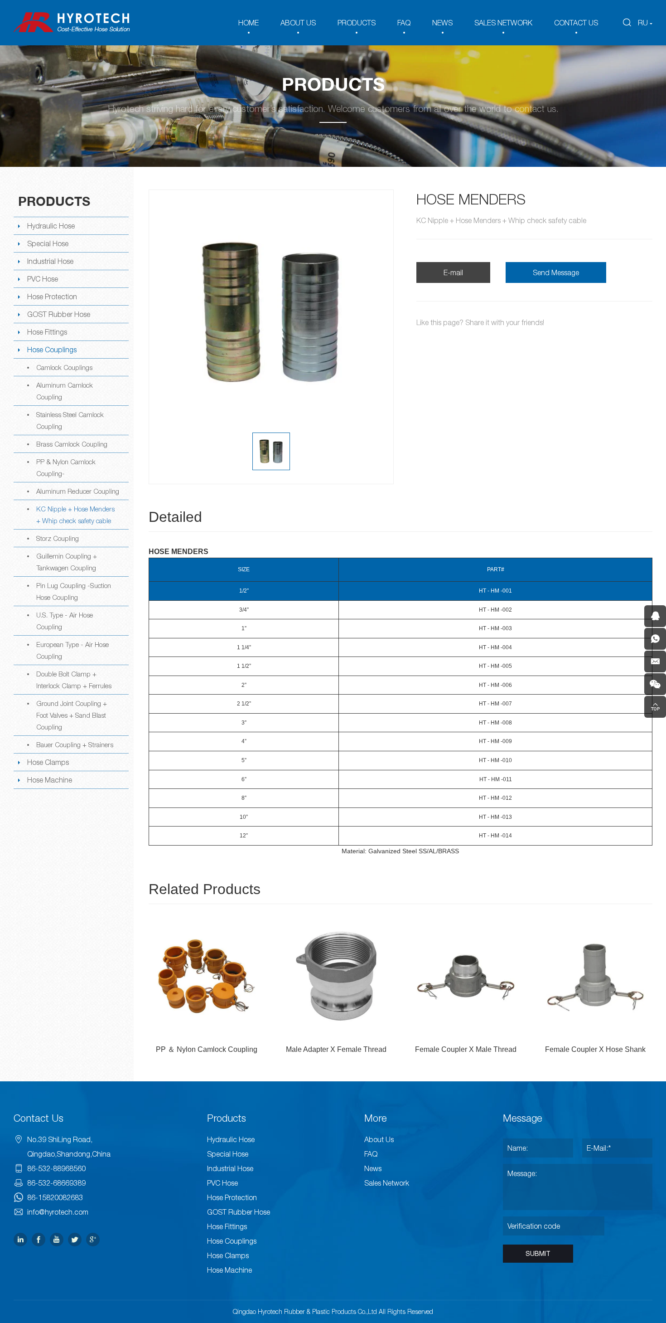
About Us (379, 1139)
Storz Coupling (57, 538)
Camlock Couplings (64, 367)
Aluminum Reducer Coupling (77, 491)
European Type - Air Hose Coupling (72, 650)
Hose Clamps (48, 762)
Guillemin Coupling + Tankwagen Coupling (66, 562)
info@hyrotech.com (57, 1212)
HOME (248, 23)
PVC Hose (42, 279)
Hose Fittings (47, 332)
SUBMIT (538, 1253)
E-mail (453, 272)
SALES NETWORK (503, 23)
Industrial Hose (50, 261)
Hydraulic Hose (51, 226)
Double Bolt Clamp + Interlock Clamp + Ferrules (73, 680)
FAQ (403, 23)
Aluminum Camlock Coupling (64, 391)
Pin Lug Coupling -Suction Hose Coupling (73, 591)
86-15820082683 (55, 1197)
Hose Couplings (52, 349)
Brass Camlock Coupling (71, 444)
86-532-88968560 (56, 1168)
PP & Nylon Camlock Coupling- (66, 467)
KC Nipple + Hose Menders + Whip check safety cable (75, 515)
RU (643, 23)
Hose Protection (52, 296)
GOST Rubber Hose (58, 314)
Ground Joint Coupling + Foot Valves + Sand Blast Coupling (71, 715)
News (372, 1168)
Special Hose (47, 243)
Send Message (556, 272)
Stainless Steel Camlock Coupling (70, 420)
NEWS (442, 23)
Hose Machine (49, 780)
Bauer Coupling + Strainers (74, 744)
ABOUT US (298, 23)
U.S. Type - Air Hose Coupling (64, 621)
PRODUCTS (357, 23)
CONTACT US (576, 23)
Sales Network (386, 1183)
